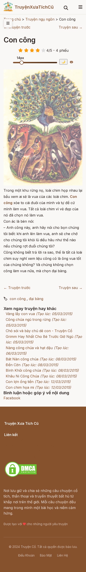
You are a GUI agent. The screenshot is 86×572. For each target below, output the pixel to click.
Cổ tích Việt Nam (18, 428)
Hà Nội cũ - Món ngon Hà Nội (29, 445)
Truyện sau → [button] (70, 27)
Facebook (12, 398)
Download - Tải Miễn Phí (25, 456)
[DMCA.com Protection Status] (20, 476)
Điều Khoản (26, 555)
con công (18, 299)
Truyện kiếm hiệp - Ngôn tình (29, 451)
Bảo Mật (46, 555)
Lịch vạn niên (15, 439)
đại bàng (36, 299)
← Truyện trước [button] (17, 27)
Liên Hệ (62, 555)
